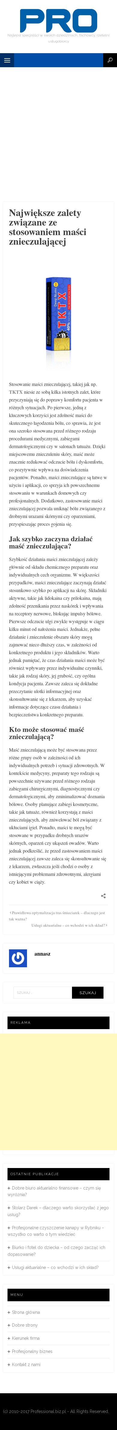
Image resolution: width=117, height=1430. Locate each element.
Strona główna (26, 1312)
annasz (42, 953)
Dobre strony (25, 1325)
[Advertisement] (58, 140)
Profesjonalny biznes (32, 1351)
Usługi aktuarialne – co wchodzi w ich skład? (68, 925)
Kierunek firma (26, 1338)
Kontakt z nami (26, 1364)
